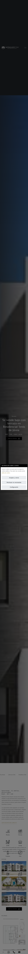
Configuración (14, 487)
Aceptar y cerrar (14, 477)
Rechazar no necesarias (14, 482)
